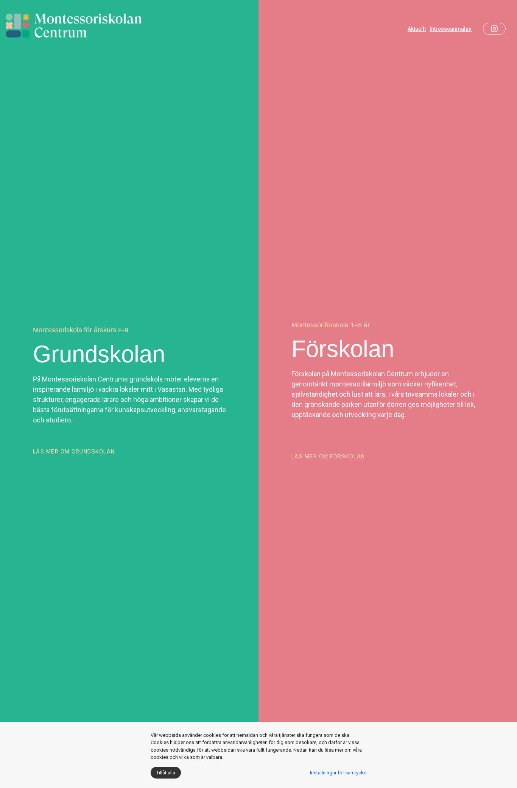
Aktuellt (417, 29)
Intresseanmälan (451, 29)
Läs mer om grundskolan (74, 452)
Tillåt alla (165, 772)
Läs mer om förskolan (328, 456)
